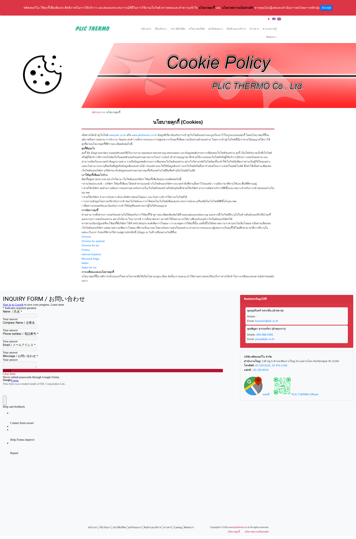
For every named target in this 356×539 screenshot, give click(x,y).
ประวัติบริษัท (178, 28)
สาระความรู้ (270, 28)
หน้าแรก (146, 28)
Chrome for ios (90, 245)
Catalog (178, 527)
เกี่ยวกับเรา (161, 28)
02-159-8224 (260, 369)
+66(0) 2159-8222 (230, 19)
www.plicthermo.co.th (144, 135)
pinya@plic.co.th (264, 339)
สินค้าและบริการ (236, 28)
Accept (326, 7)
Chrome (86, 236)
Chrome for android (93, 241)
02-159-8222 (263, 365)
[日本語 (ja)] (269, 19)
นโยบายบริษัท (197, 28)
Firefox (86, 249)
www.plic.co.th (117, 135)
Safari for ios (89, 267)
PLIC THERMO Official (304, 394)
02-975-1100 (279, 365)
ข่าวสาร (254, 28)
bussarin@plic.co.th (266, 320)
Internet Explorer (91, 254)
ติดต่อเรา (271, 36)
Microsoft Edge (90, 258)
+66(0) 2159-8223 (254, 19)
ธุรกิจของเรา (215, 28)
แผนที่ (266, 394)
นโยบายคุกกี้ (207, 7)
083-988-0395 (264, 334)
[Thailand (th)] (274, 19)
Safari (85, 263)
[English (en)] (279, 19)
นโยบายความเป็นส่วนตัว (238, 7)
